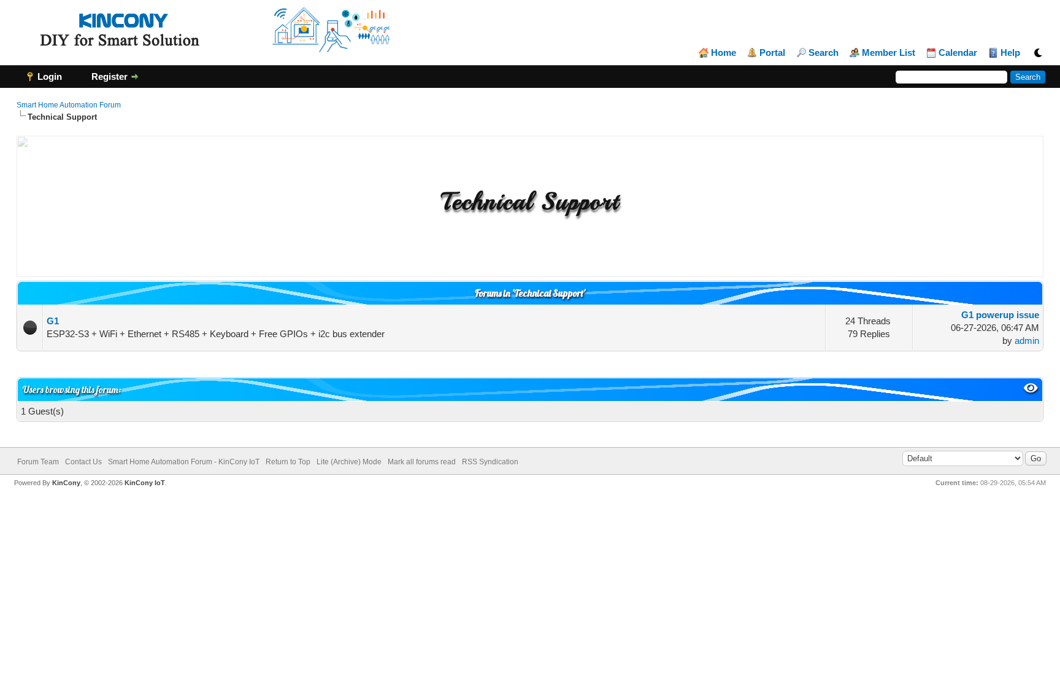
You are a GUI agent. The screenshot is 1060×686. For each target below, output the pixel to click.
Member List (888, 53)
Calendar (958, 53)
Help (1010, 53)
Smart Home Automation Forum (69, 105)
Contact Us (83, 462)
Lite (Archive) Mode (349, 462)
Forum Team (38, 462)
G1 (53, 321)
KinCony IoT (145, 482)
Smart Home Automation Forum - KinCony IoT (183, 462)
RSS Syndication (490, 462)
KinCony (66, 482)
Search (823, 53)
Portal (772, 53)
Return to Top (288, 462)
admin (1027, 340)
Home (723, 53)
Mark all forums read (422, 462)
